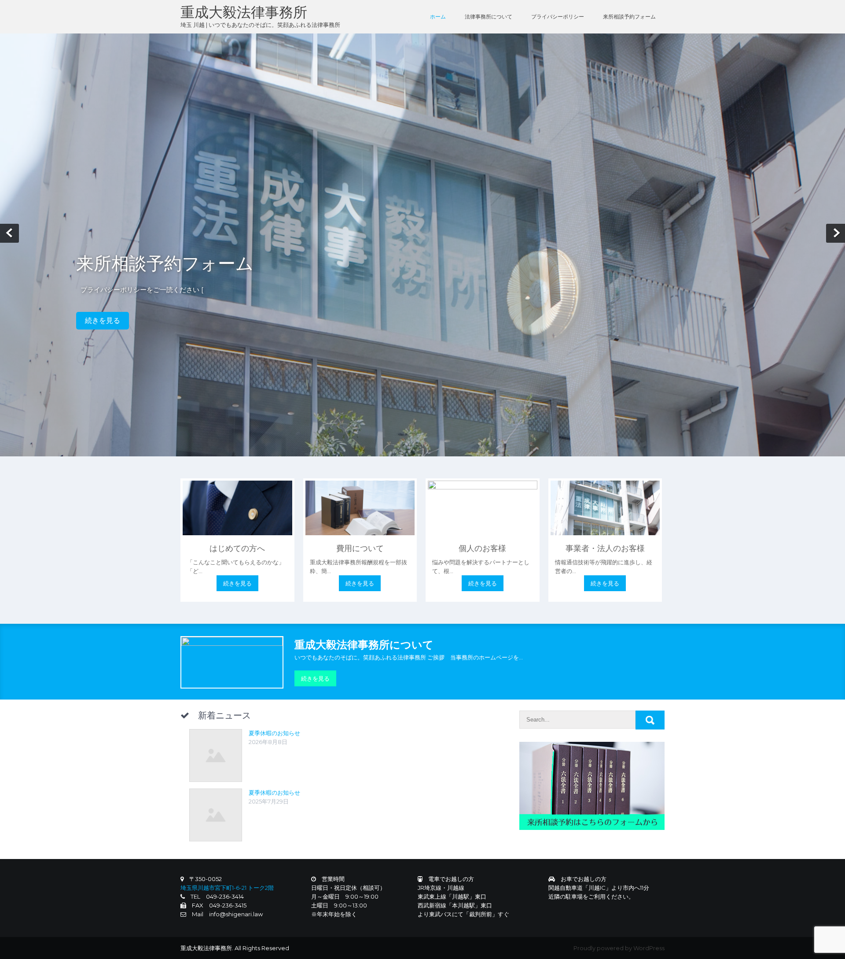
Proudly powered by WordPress (619, 948)
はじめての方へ (237, 548)
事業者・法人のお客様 (605, 548)
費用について (360, 548)
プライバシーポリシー (557, 16)
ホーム (438, 16)
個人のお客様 (482, 548)
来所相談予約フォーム (629, 16)
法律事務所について (488, 16)
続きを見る (102, 320)
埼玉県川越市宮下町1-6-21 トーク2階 (227, 887)
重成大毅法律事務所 (243, 12)
